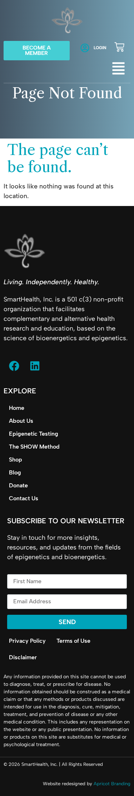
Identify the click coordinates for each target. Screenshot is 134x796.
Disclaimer (23, 657)
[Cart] (119, 47)
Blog (15, 472)
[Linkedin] (34, 366)
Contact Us (23, 498)
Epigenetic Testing (33, 433)
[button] (118, 70)
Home (16, 407)
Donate (18, 485)
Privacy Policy (27, 640)
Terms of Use (73, 640)
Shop (15, 459)
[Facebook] (14, 366)
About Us (21, 420)
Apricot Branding (112, 783)
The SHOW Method (34, 446)
